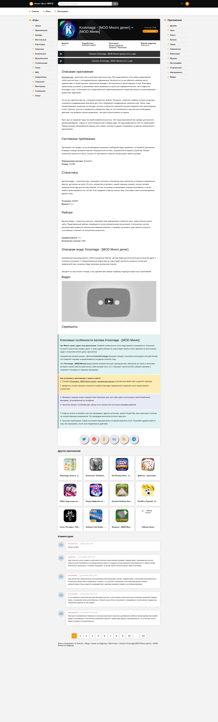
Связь (173, 44)
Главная (35, 11)
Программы (63, 11)
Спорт (38, 96)
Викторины (40, 86)
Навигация (175, 54)
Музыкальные (41, 58)
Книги (172, 35)
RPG (37, 72)
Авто (172, 30)
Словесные (40, 91)
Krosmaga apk (67, 77)
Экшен (38, 26)
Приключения (41, 30)
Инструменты (176, 72)
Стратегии (39, 82)
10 (129, 636)
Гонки (37, 68)
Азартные (39, 49)
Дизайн (173, 26)
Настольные (40, 40)
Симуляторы (41, 77)
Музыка (173, 58)
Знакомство (175, 49)
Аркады (38, 35)
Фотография (175, 63)
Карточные (40, 44)
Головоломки (41, 63)
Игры (48, 11)
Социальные (176, 68)
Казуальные (40, 54)
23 (143, 636)
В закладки (152, 31)
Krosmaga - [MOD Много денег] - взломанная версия (92, 381)
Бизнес (173, 40)
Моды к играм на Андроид (116, 46)
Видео (173, 77)
